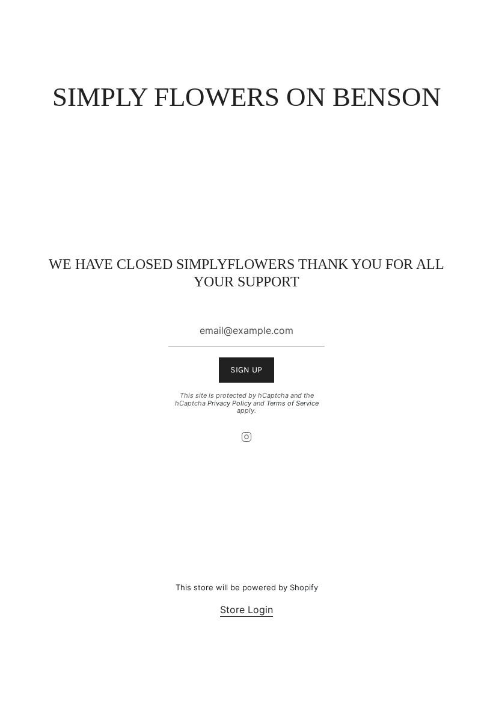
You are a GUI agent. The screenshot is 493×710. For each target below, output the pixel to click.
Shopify (304, 587)
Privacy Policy (229, 403)
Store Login (246, 610)
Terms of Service (292, 403)
